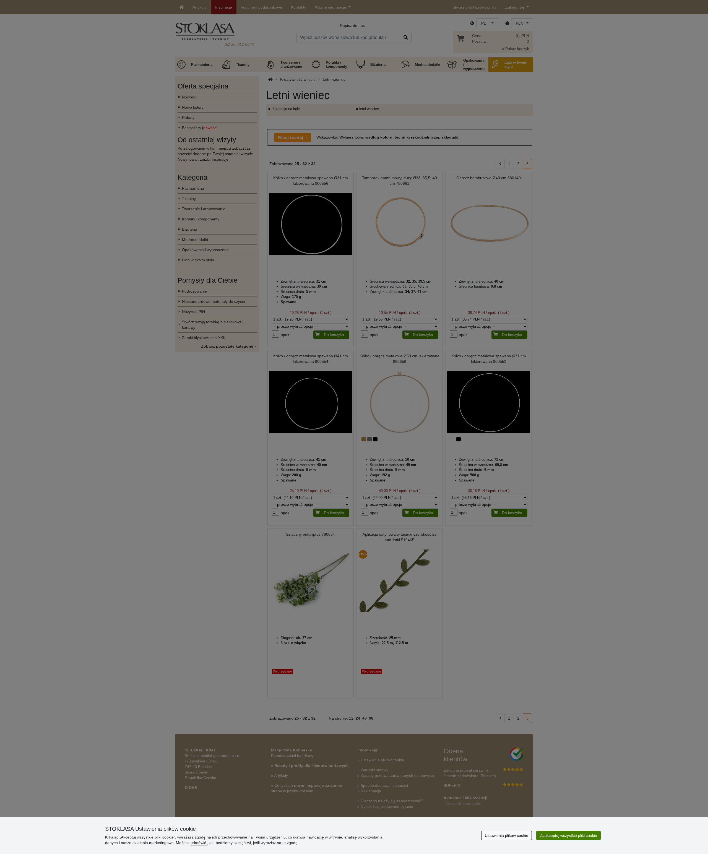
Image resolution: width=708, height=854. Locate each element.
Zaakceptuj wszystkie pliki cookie (568, 835)
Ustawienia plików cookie (506, 835)
